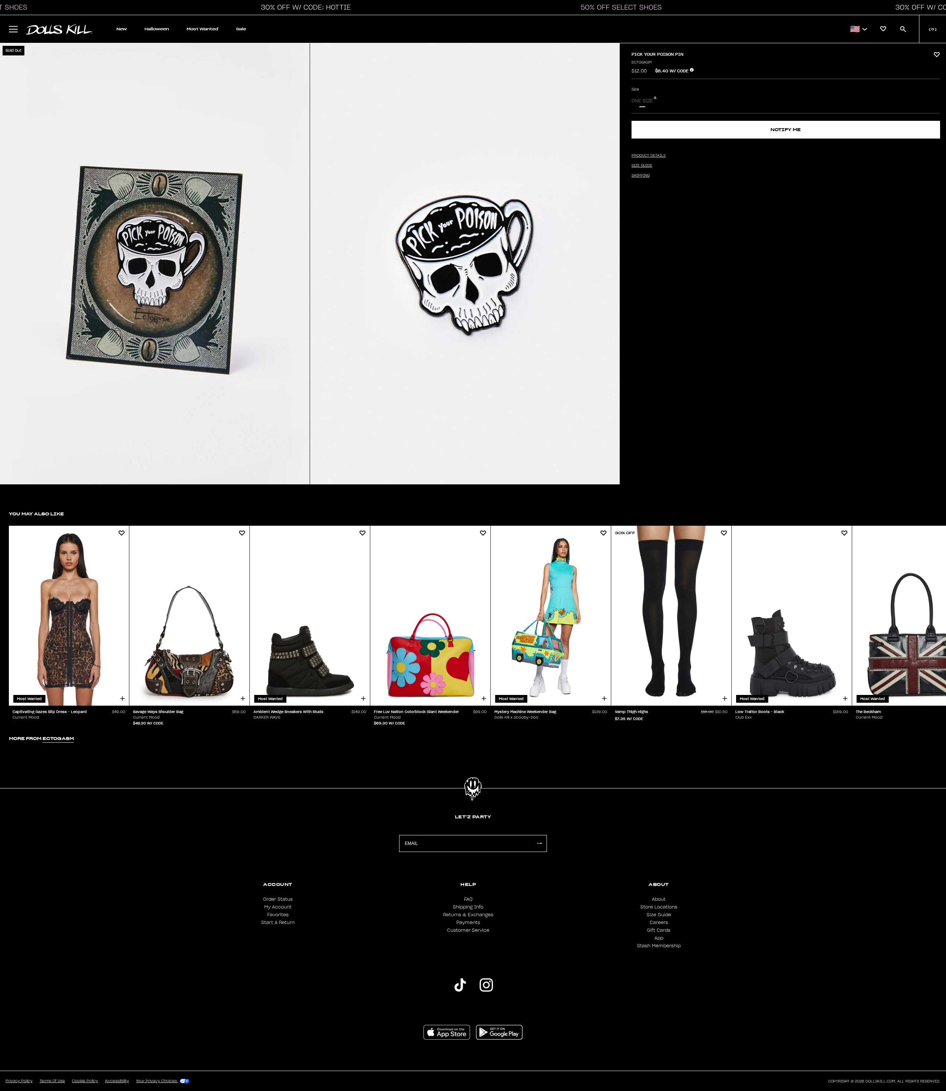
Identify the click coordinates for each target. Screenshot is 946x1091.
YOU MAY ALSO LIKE (36, 513)
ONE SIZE (642, 101)
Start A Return (278, 922)
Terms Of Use (52, 1081)
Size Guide (659, 915)
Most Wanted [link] (202, 29)
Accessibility (117, 1081)
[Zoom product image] (155, 263)
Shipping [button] (641, 175)
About (659, 899)
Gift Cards (658, 930)
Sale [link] (241, 29)
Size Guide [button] (642, 165)
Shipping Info (468, 907)
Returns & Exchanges (468, 915)
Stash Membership (659, 946)
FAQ (468, 899)
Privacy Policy (19, 1081)
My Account (278, 907)
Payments (468, 922)
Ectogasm (641, 62)
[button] (304, 7)
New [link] (121, 29)
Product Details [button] (649, 155)
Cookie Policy (85, 1081)
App (658, 938)
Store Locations (658, 907)
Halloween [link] (156, 29)
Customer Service (468, 930)
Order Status (278, 899)
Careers (659, 922)
